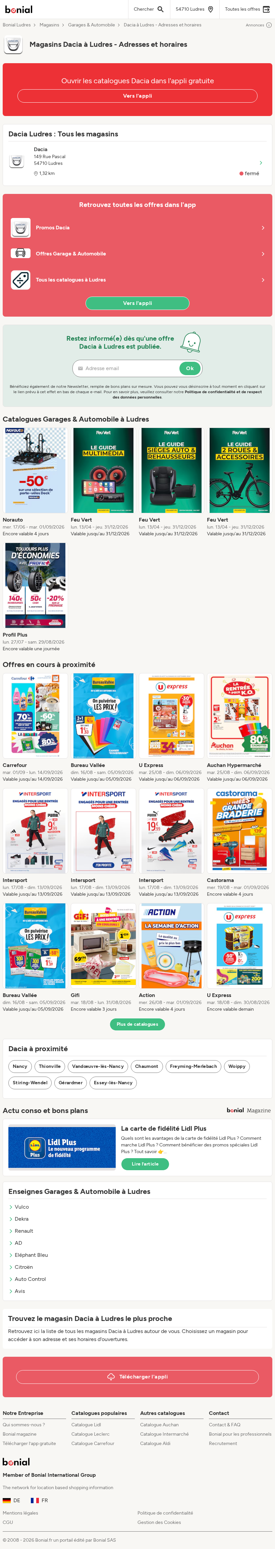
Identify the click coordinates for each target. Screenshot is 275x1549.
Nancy (20, 1066)
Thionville (50, 1066)
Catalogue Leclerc (90, 1434)
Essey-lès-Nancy (113, 1083)
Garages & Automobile (91, 25)
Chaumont (147, 1066)
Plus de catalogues (137, 1024)
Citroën (24, 1267)
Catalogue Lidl (86, 1425)
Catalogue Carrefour (92, 1443)
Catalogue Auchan (159, 1425)
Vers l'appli (137, 96)
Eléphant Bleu (31, 1255)
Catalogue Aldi (155, 1443)
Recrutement (223, 1443)
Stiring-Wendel (30, 1083)
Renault (24, 1231)
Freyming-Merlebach (193, 1066)
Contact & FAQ (224, 1425)
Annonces (255, 25)
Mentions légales (20, 1513)
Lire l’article (145, 1164)
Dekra (22, 1219)
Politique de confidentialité (165, 1513)
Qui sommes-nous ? (24, 1425)
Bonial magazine (20, 1434)
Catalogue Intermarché (164, 1434)
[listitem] (35, 482)
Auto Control (30, 1279)
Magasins (49, 25)
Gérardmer (70, 1083)
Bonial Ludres (17, 25)
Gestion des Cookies (159, 1522)
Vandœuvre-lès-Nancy (98, 1066)
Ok (190, 368)
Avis (20, 1291)
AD (18, 1243)
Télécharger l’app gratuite (29, 1443)
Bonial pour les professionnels (240, 1434)
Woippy (236, 1066)
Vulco (22, 1207)
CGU (8, 1522)
